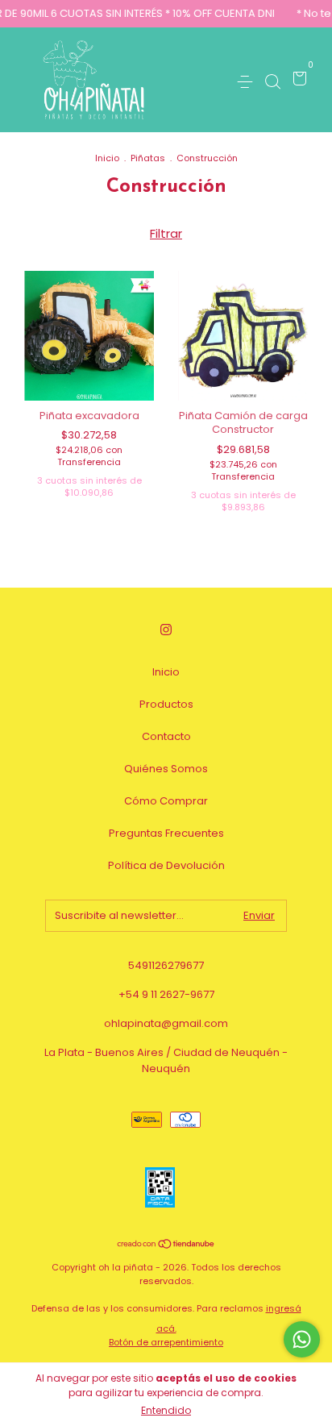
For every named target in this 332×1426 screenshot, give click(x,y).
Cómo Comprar (166, 801)
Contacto (166, 736)
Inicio (107, 158)
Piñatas (148, 158)
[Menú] (248, 81)
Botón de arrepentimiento (166, 1342)
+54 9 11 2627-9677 (166, 994)
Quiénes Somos (166, 768)
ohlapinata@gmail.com (166, 1023)
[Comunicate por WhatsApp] (302, 1339)
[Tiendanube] (166, 1245)
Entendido (166, 1410)
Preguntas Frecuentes (166, 833)
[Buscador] (272, 81)
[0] (297, 81)
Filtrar (166, 233)
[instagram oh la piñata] (166, 630)
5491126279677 (166, 965)
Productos (166, 704)
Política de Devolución (166, 865)
